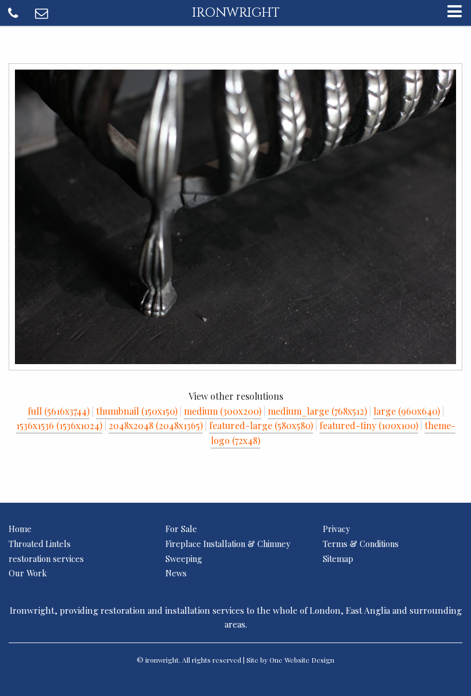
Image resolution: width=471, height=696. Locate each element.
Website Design (309, 659)
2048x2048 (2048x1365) (156, 425)
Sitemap (338, 558)
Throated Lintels (40, 543)
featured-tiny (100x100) (368, 425)
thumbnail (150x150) (136, 411)
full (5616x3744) (59, 411)
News (176, 573)
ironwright (236, 12)
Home (20, 528)
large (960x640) (406, 411)
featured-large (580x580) (261, 425)
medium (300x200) (222, 411)
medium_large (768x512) (317, 411)
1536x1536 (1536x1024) (59, 425)
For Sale (181, 528)
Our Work (28, 573)
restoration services (46, 558)
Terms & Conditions (361, 543)
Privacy (336, 528)
